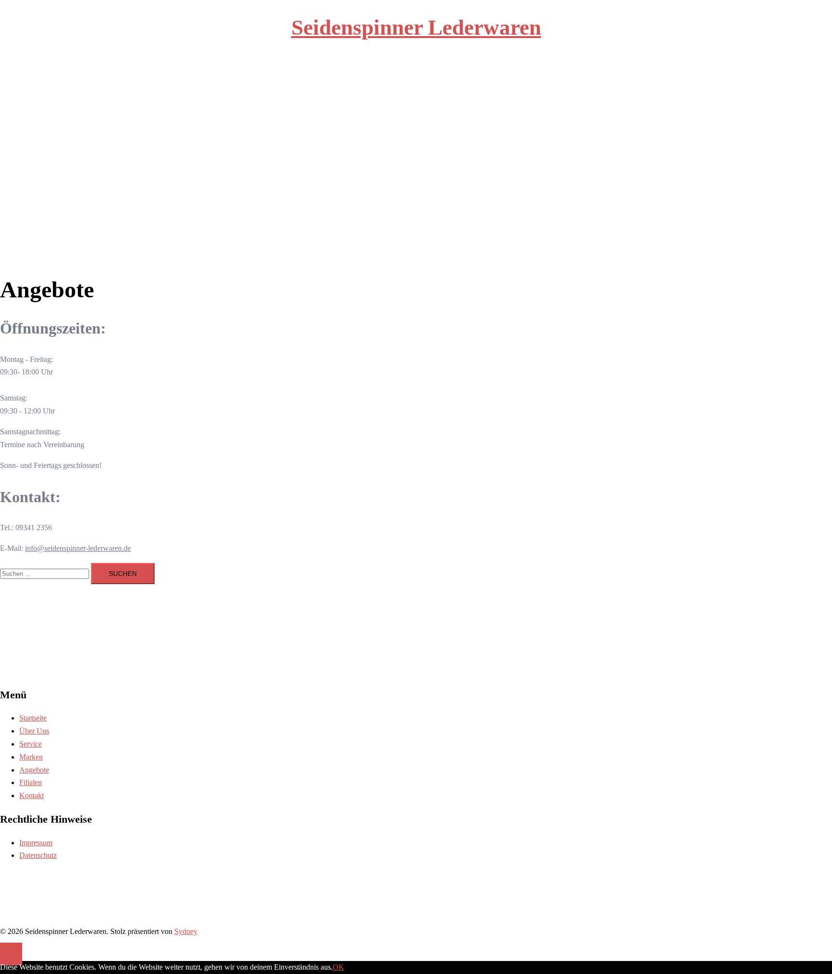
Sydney (185, 931)
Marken (427, 85)
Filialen (484, 85)
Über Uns (374, 85)
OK (338, 967)
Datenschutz (38, 855)
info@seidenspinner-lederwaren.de (78, 548)
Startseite (343, 85)
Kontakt (509, 85)
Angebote (456, 85)
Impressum (35, 843)
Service (402, 85)
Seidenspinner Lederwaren (416, 27)
